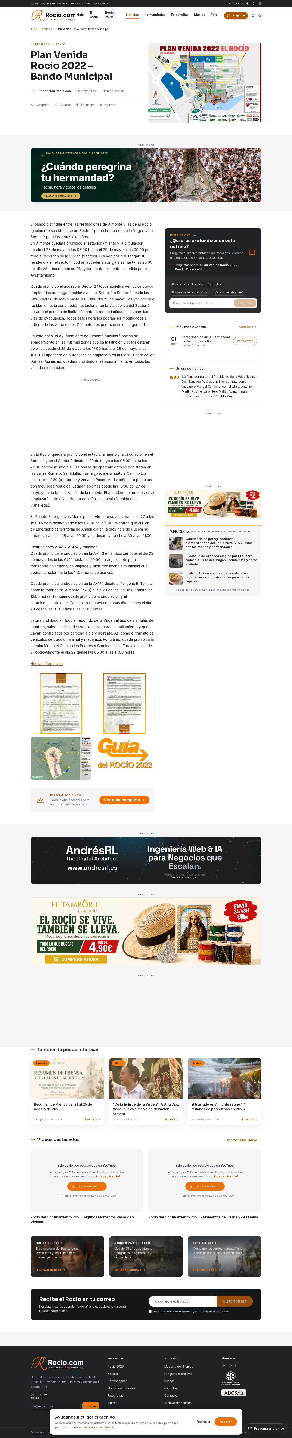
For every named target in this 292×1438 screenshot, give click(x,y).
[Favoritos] (253, 16)
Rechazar (203, 1421)
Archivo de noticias (177, 1403)
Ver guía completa (122, 799)
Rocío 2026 (109, 15)
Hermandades (154, 14)
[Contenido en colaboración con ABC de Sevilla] (233, 1392)
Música (199, 14)
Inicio (79, 14)
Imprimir (109, 105)
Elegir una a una (92, 1427)
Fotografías (180, 14)
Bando (61, 44)
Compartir (42, 105)
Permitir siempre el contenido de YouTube (89, 1195)
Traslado (42, 44)
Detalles (109, 1427)
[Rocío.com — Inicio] (53, 15)
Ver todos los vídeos (242, 1140)
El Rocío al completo (122, 1388)
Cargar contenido (89, 1187)
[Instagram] (260, 3)
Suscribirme (235, 1301)
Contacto (170, 1395)
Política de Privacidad (179, 1311)
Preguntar (245, 303)
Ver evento (247, 342)
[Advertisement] (93, 421)
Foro (214, 14)
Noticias (132, 14)
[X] (254, 3)
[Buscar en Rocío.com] (259, 16)
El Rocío (93, 15)
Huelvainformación (47, 664)
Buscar (169, 1381)
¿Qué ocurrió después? (229, 292)
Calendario (246, 326)
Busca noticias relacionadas (189, 292)
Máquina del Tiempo (178, 1366)
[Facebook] (247, 3)
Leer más (91, 1119)
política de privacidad (106, 1176)
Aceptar (226, 1421)
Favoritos (170, 1388)
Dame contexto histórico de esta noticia (197, 284)
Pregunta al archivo (178, 1374)
